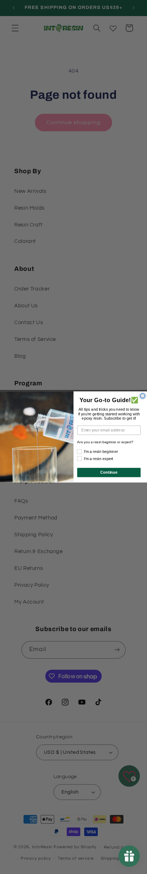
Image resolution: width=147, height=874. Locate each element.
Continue (108, 472)
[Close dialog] (142, 396)
